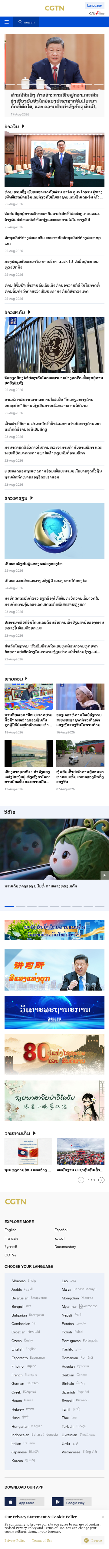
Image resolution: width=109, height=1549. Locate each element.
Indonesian (35, 1434)
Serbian (74, 1374)
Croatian (26, 1331)
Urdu (70, 1443)
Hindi (20, 1417)
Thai (69, 1417)
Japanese (25, 1451)
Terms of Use (42, 1540)
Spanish (75, 1391)
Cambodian (24, 1323)
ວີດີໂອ (9, 811)
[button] (10, 84)
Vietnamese (79, 1451)
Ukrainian (78, 1434)
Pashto (72, 1348)
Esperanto (28, 1357)
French (24, 1374)
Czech (22, 1340)
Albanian (24, 1280)
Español (61, 1229)
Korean (23, 1460)
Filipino (24, 1366)
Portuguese (79, 1340)
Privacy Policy (15, 1540)
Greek (24, 1391)
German (25, 1383)
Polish (72, 1331)
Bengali (21, 1306)
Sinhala (73, 1383)
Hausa (22, 1400)
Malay (79, 1289)
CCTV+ (10, 1254)
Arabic (22, 1289)
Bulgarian (28, 1314)
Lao (69, 1280)
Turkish (73, 1426)
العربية (59, 1238)
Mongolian (77, 1297)
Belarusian (29, 1297)
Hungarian (27, 1426)
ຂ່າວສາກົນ (15, 312)
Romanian (77, 1357)
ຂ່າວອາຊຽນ (16, 498)
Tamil (71, 1409)
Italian (23, 1443)
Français (11, 1238)
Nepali (71, 1314)
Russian (75, 1366)
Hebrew (23, 1409)
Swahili (75, 1400)
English (11, 1229)
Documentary (65, 1246)
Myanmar (79, 1306)
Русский (11, 1246)
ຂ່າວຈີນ (12, 126)
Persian (73, 1323)
